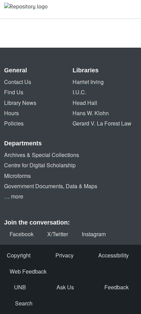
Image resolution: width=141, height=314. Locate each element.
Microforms (17, 176)
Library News (20, 103)
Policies (14, 123)
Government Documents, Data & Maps (50, 186)
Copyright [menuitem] (18, 255)
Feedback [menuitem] (116, 287)
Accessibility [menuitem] (113, 255)
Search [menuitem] (24, 303)
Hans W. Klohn (91, 113)
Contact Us (17, 82)
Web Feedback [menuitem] (28, 271)
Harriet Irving (88, 82)
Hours (11, 113)
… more (13, 196)
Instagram (94, 234)
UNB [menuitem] (20, 287)
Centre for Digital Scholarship (40, 165)
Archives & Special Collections (41, 155)
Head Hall (85, 103)
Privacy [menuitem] (64, 255)
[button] (26, 9)
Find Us (13, 92)
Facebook (22, 234)
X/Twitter (57, 234)
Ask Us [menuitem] (65, 287)
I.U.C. (79, 92)
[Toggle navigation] (132, 9)
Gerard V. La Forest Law (102, 123)
